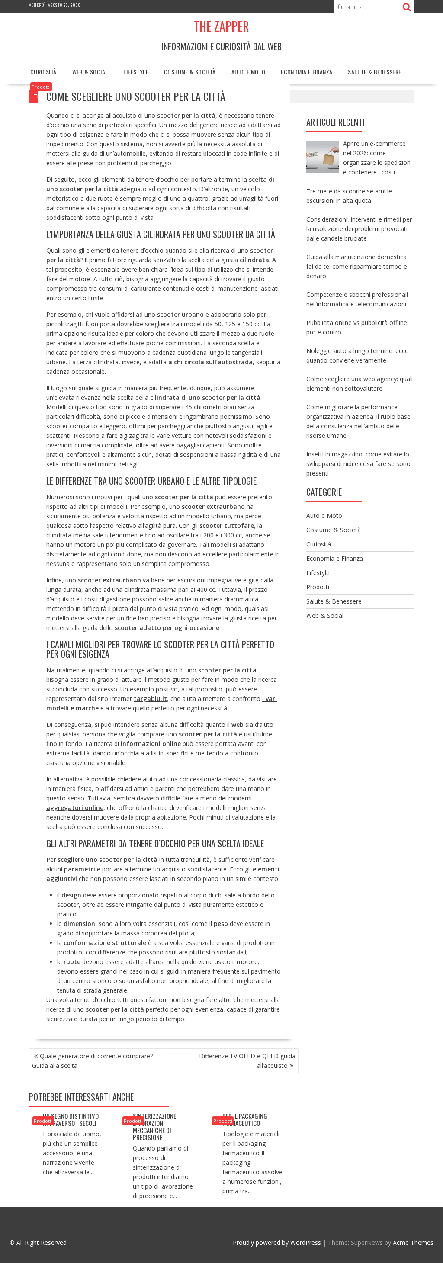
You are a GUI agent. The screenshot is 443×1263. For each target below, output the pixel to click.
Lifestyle (135, 71)
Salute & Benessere (374, 71)
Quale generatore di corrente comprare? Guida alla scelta (92, 1061)
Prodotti (41, 87)
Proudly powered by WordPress (277, 1242)
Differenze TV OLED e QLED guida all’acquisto (247, 1061)
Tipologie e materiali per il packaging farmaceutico (250, 1116)
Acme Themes (413, 1242)
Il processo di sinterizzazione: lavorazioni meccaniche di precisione (155, 1123)
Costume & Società (190, 71)
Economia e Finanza (306, 71)
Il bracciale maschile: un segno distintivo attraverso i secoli (73, 1116)
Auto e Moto (248, 71)
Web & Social (90, 71)
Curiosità (43, 71)
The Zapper (221, 26)
